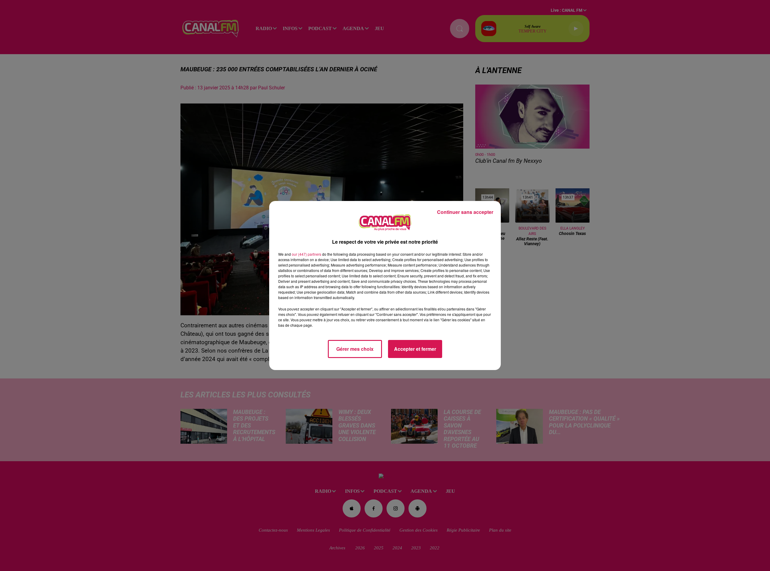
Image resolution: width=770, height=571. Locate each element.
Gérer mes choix (355, 348)
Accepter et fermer (415, 348)
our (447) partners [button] (306, 254)
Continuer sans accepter (465, 211)
